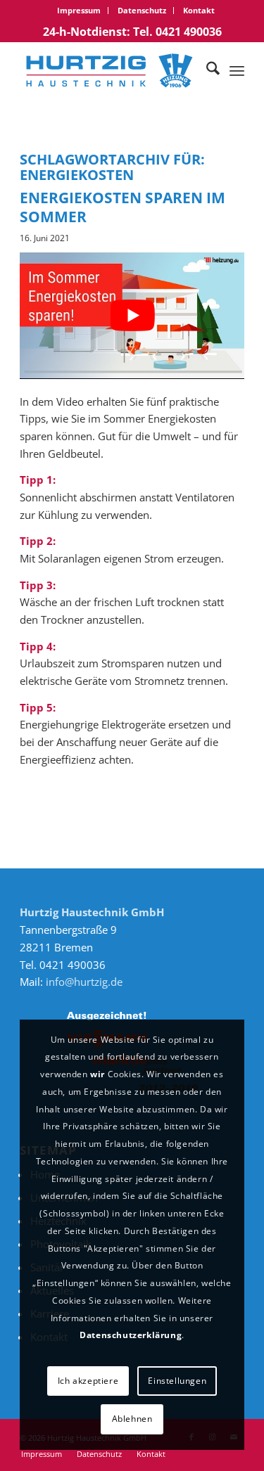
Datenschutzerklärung (131, 1335)
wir (97, 1074)
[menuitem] (79, 10)
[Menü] (237, 70)
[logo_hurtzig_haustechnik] (109, 70)
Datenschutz (142, 10)
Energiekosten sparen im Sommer (122, 207)
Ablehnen (132, 1419)
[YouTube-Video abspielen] (132, 315)
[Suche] (206, 70)
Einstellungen (177, 1381)
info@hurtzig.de (84, 982)
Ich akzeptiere (88, 1381)
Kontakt (199, 10)
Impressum (79, 10)
